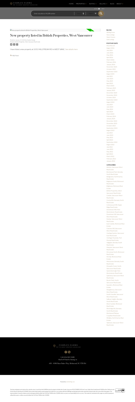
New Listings (111, 35)
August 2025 (110, 74)
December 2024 (112, 93)
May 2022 (110, 151)
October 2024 (111, 97)
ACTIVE (96, 8)
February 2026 (111, 62)
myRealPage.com (70, 381)
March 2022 (110, 156)
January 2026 (111, 64)
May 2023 (110, 137)
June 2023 (110, 135)
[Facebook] (66, 352)
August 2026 (110, 48)
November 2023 (112, 123)
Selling (102, 4)
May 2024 (110, 109)
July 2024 (110, 104)
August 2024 (110, 102)
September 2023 (112, 128)
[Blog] (69, 352)
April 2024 (110, 111)
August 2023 (110, 130)
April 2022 (110, 154)
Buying (92, 4)
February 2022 (111, 159)
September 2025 (112, 71)
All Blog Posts (111, 32)
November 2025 (112, 67)
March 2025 (110, 85)
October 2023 (111, 126)
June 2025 (110, 78)
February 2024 (111, 116)
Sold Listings (110, 39)
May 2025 (110, 81)
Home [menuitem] (71, 4)
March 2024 (110, 114)
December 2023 (112, 121)
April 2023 (110, 140)
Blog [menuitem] (112, 4)
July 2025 (110, 76)
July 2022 (110, 147)
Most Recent (111, 45)
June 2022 (110, 149)
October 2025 (111, 69)
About (119, 4)
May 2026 (110, 55)
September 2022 (112, 142)
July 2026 (110, 50)
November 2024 (112, 95)
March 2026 (110, 60)
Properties (80, 4)
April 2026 (110, 57)
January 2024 (111, 118)
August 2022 (110, 144)
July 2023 (110, 133)
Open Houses (111, 37)
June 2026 (110, 53)
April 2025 (110, 83)
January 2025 (111, 90)
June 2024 (110, 107)
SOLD (103, 8)
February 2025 (111, 88)
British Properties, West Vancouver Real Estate (27, 42)
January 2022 (111, 161)
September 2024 (112, 100)
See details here (71, 49)
